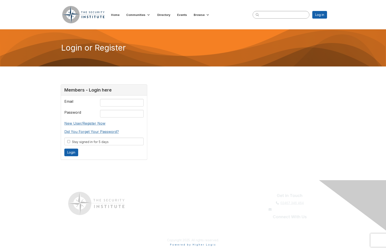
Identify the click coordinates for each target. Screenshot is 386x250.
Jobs (225, 211)
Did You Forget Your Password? (91, 131)
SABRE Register (225, 219)
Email (68, 101)
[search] (257, 14)
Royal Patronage (225, 195)
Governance (225, 227)
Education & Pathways (160, 211)
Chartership (161, 227)
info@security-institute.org (292, 209)
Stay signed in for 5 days (89, 142)
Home (161, 195)
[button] (138, 14)
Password (72, 112)
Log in (319, 15)
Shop (225, 203)
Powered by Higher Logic (193, 244)
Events (161, 219)
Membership (160, 203)
